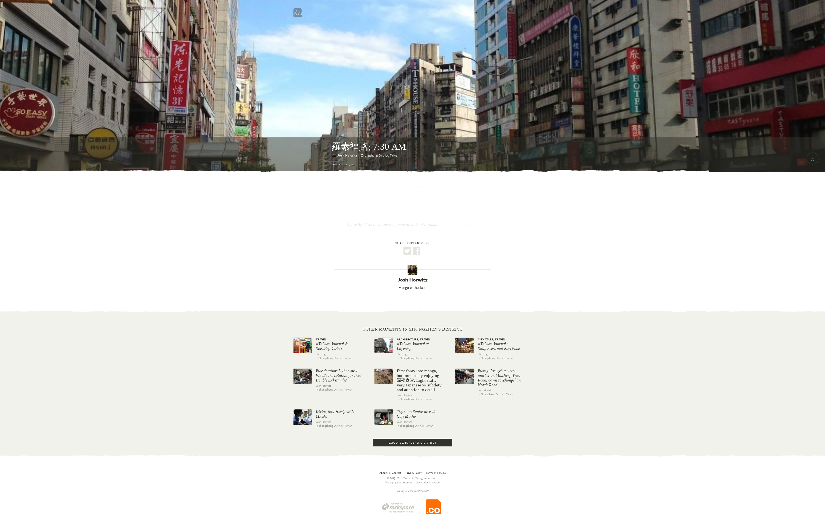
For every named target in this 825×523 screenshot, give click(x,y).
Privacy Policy (414, 473)
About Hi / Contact (390, 473)
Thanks (468, 225)
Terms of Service (436, 473)
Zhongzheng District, (380, 155)
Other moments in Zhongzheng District (412, 329)
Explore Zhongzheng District (412, 442)
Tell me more (412, 187)
